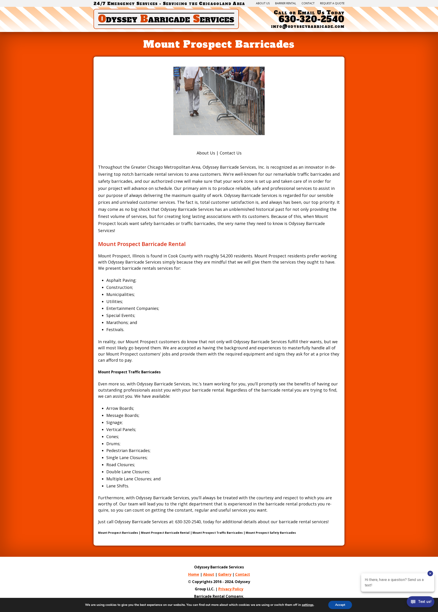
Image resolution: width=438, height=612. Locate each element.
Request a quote (332, 3)
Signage (114, 422)
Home (193, 574)
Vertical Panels (120, 429)
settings (307, 605)
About (208, 574)
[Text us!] (420, 603)
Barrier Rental (285, 3)
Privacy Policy (230, 588)
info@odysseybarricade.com (307, 26)
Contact (308, 3)
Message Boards (122, 415)
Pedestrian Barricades (128, 450)
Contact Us (231, 153)
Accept (340, 605)
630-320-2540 (311, 19)
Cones (112, 436)
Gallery (224, 574)
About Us (263, 3)
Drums (113, 443)
